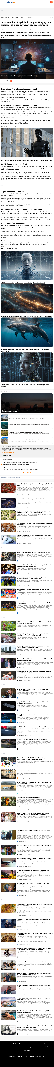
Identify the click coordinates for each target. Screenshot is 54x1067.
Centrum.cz (12, 1056)
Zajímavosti (6, 17)
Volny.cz (26, 1056)
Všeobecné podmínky (35, 1043)
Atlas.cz (20, 1056)
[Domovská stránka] (2, 17)
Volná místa (24, 1043)
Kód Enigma (9, 391)
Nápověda (27, 1050)
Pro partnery (9, 1043)
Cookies (46, 1043)
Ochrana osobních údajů (25, 1047)
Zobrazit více (28, 472)
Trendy (21, 17)
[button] (9, 81)
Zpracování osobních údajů (41, 1047)
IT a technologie (14, 17)
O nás (16, 1043)
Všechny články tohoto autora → (8, 452)
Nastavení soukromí (11, 1047)
